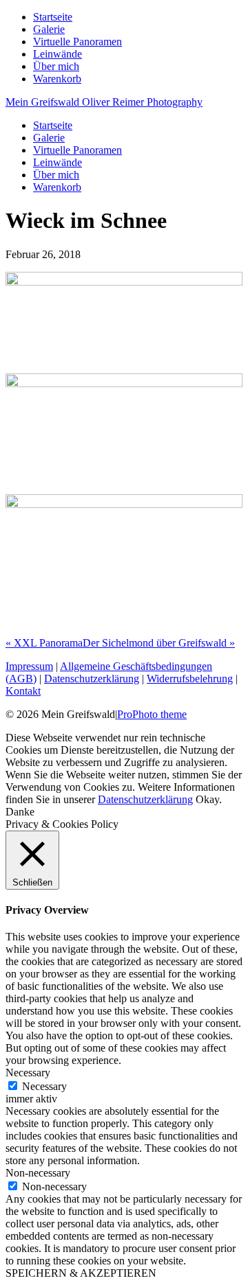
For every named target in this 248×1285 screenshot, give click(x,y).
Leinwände (57, 54)
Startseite (52, 17)
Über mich (56, 66)
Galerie (49, 29)
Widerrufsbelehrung (190, 678)
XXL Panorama (44, 643)
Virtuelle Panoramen (77, 41)
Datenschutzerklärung (91, 678)
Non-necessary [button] (38, 1173)
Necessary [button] (28, 1072)
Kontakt (23, 691)
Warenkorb (57, 78)
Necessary (44, 1086)
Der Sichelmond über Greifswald (159, 643)
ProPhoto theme (152, 714)
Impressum (29, 666)
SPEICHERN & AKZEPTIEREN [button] (81, 1273)
